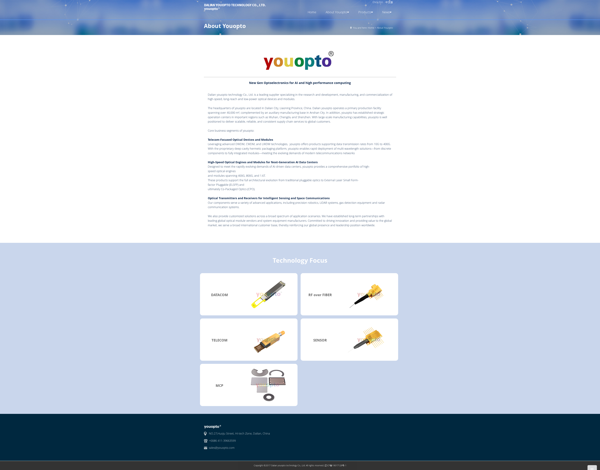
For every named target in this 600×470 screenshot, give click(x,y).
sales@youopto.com (222, 448)
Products (364, 12)
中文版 (389, 2)
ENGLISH (378, 2)
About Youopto (336, 12)
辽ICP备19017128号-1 (335, 465)
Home (312, 12)
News (386, 12)
